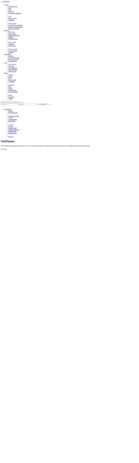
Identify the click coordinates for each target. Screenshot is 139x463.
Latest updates (12, 51)
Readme (10, 56)
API (6, 63)
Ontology (11, 20)
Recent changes (13, 92)
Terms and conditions (14, 13)
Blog (9, 8)
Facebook (11, 97)
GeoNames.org (12, 6)
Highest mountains (13, 35)
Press (9, 10)
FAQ (9, 78)
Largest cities (12, 34)
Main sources (12, 18)
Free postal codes (13, 59)
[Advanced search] (23, 102)
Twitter (10, 99)
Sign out (10, 136)
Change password (13, 130)
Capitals (10, 37)
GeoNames (6, 1)
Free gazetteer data (13, 58)
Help (6, 73)
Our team (11, 11)
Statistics (11, 52)
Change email (12, 128)
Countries (11, 44)
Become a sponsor (13, 29)
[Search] (19, 102)
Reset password (13, 112)
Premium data (12, 61)
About (6, 5)
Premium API (12, 71)
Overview (11, 66)
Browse (7, 30)
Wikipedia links (13, 39)
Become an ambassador (15, 27)
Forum (10, 76)
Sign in (10, 111)
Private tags (11, 121)
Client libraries (12, 69)
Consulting (11, 81)
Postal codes (12, 46)
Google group (12, 90)
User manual (12, 80)
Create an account (13, 116)
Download (8, 54)
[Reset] (21, 102)
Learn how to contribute (15, 25)
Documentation (12, 68)
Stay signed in (43, 104)
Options (10, 126)
